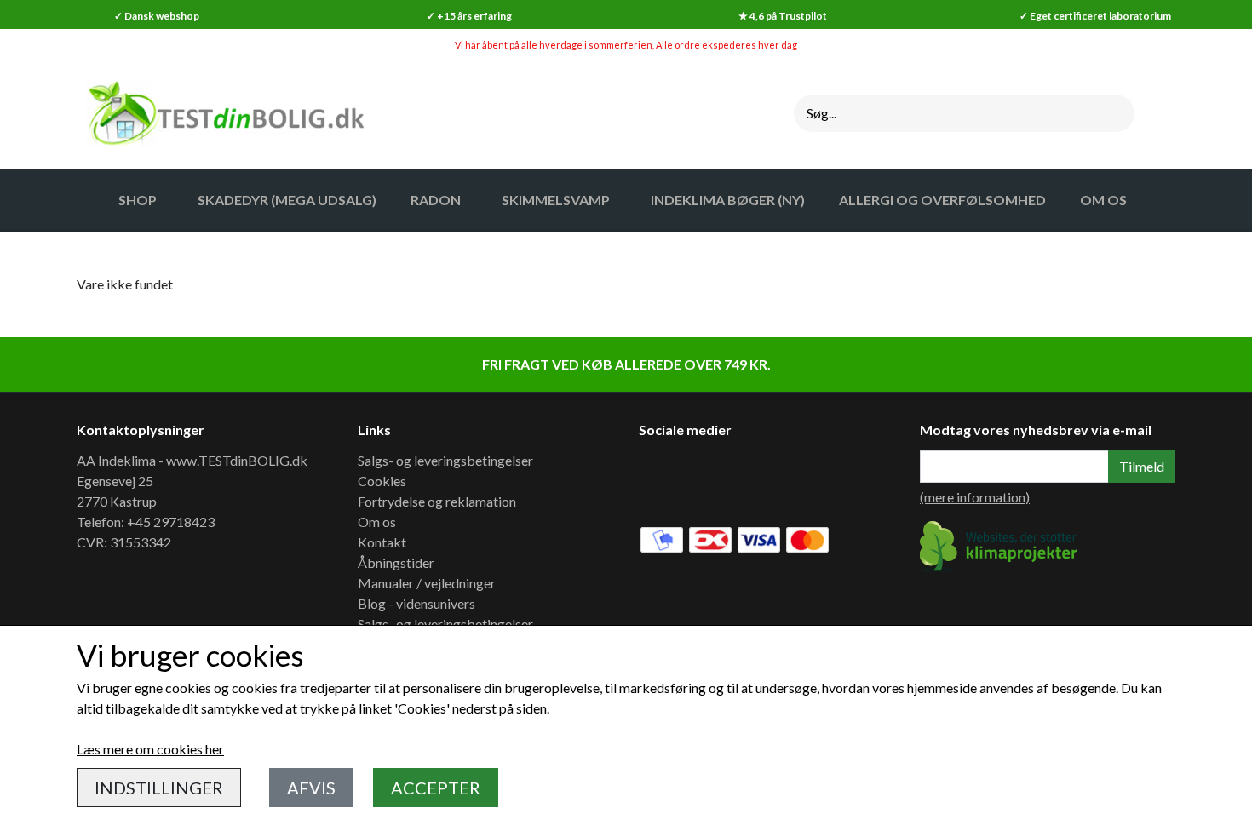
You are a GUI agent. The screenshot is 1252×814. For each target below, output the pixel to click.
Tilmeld (1141, 466)
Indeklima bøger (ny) (728, 200)
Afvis (311, 787)
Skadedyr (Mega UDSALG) (287, 200)
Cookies (382, 481)
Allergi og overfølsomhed (942, 200)
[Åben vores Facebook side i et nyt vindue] (663, 478)
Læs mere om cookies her (150, 749)
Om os (377, 521)
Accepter (435, 787)
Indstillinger (159, 787)
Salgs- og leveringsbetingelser (445, 460)
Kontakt (382, 542)
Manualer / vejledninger (427, 583)
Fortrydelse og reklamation (437, 501)
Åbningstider (396, 562)
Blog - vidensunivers (416, 603)
